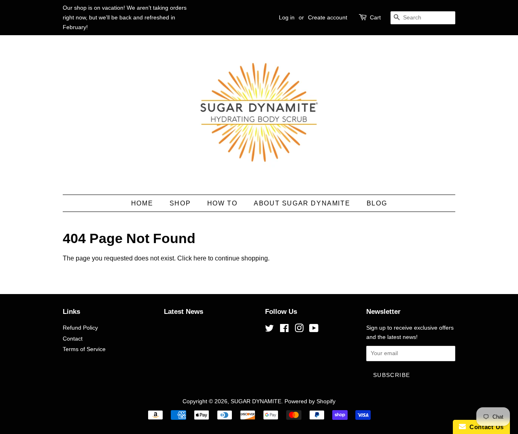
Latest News (183, 311)
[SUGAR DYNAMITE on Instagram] (299, 330)
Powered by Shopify (309, 401)
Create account (327, 17)
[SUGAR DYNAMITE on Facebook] (284, 330)
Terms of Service (84, 349)
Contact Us (485, 426)
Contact (73, 339)
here (199, 258)
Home (142, 203)
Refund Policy (80, 328)
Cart (375, 17)
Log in (287, 17)
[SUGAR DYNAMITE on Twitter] (269, 330)
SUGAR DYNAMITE (256, 401)
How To (222, 203)
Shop (180, 203)
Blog (377, 203)
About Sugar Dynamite (302, 203)
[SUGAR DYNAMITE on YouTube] (313, 330)
